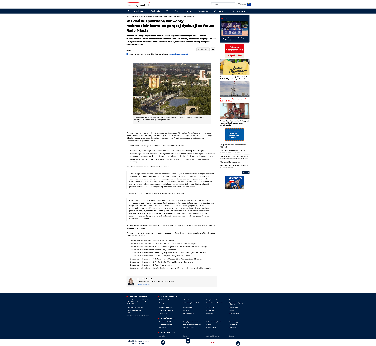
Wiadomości (135, 16)
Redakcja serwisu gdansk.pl (135, 307)
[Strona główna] (129, 11)
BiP (129, 313)
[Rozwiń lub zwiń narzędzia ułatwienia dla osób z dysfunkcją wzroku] (238, 343)
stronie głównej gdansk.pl (178, 54)
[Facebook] (163, 342)
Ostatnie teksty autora (143, 284)
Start (128, 16)
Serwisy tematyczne (237, 11)
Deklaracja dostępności (134, 310)
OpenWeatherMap (144, 316)
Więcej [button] (245, 172)
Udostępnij (204, 49)
